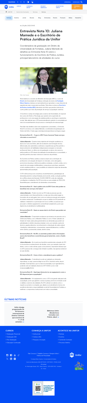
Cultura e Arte (37, 337)
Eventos (61, 337)
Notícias (35, 12)
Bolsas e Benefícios (44, 7)
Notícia (44, 12)
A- (17, 2)
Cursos (19, 6)
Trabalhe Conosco (43, 353)
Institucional (36, 334)
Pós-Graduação (11, 340)
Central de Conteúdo (22, 12)
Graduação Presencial (13, 334)
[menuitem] (8, 18)
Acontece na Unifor (59, 7)
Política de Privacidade (43, 355)
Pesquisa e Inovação (39, 340)
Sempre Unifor (54, 353)
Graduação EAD (12, 337)
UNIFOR (10, 12)
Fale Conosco (32, 353)
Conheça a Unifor (29, 7)
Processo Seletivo (64, 342)
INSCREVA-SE (77, 7)
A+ (24, 2)
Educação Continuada (13, 342)
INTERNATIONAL (67, 2)
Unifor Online (76, 2)
